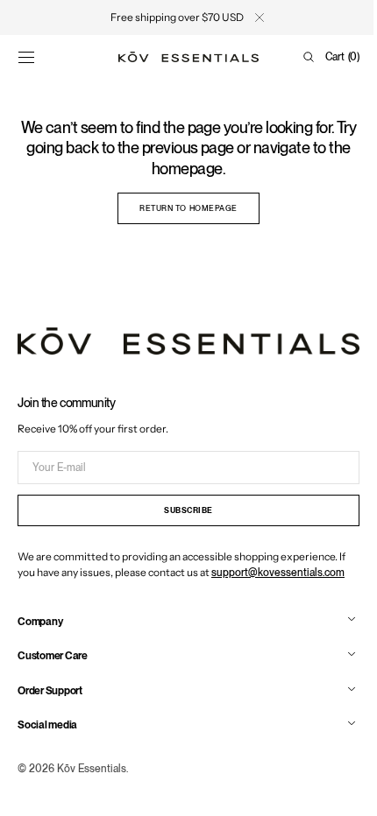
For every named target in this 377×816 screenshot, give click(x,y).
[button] (26, 57)
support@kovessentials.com (278, 572)
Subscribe (182, 511)
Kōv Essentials (91, 769)
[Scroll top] (337, 789)
